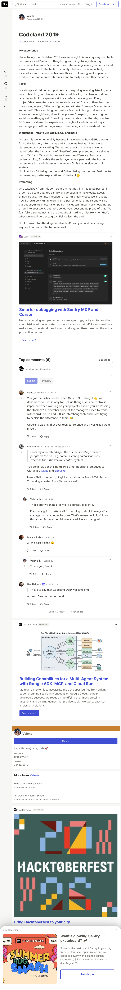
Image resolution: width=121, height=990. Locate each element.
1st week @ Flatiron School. (36, 797)
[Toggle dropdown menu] (110, 236)
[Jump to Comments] (6, 85)
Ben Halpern (34, 584)
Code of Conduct (57, 611)
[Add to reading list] (6, 96)
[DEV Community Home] (5, 4)
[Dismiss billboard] (117, 929)
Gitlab (44, 470)
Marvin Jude (34, 537)
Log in (89, 4)
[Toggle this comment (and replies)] (21, 397)
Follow (66, 741)
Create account (107, 4)
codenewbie (27, 41)
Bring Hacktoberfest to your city (42, 922)
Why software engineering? (29, 785)
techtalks (56, 41)
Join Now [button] (87, 974)
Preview (46, 380)
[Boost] (6, 107)
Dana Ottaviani (35, 392)
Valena (30, 15)
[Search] (14, 4)
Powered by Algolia (69, 4)
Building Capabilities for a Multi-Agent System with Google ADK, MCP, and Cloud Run (63, 681)
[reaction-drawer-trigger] (6, 73)
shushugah (33, 446)
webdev (42, 41)
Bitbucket (61, 470)
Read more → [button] (29, 340)
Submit (31, 380)
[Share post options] (6, 118)
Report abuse (76, 611)
